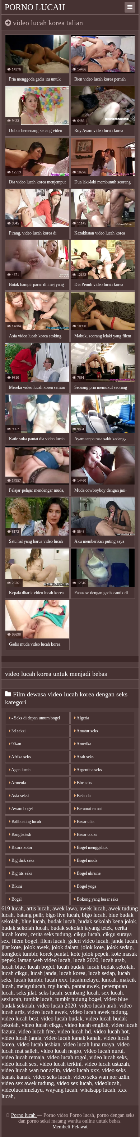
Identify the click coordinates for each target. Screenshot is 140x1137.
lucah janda (43, 973)
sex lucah (112, 993)
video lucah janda (21, 1038)
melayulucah (31, 986)
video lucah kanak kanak (72, 1038)
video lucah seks (108, 1057)
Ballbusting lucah (25, 821)
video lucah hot (111, 1031)
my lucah (58, 986)
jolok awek (36, 947)
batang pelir (30, 915)
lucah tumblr (28, 980)
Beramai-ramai (89, 808)
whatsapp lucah (97, 1090)
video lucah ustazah (106, 1064)
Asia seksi (19, 795)
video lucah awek (47, 1012)
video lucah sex (19, 1064)
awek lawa (64, 908)
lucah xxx (56, 980)
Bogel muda (86, 860)
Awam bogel (21, 808)
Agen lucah (20, 769)
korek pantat (54, 954)
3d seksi (17, 730)
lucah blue (13, 967)
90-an (15, 743)
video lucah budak (62, 1018)
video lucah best (19, 1018)
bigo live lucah (62, 915)
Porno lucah (35, 7)
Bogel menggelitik (92, 847)
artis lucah (38, 908)
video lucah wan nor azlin (30, 1070)
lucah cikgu (14, 973)
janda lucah (124, 941)
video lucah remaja (22, 1057)
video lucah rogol (67, 1057)
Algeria (82, 717)
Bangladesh (20, 834)
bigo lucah (94, 915)
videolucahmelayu (22, 1090)
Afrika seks (20, 756)
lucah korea (72, 973)
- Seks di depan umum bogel (35, 717)
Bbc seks (84, 782)
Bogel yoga (86, 886)
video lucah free (36, 1031)
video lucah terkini (60, 1064)
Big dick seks (22, 860)
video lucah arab (97, 1005)
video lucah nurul (103, 1051)
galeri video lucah (88, 941)
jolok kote (92, 947)
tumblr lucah (38, 999)
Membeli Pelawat (70, 1126)
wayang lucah (61, 1090)
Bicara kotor (21, 847)
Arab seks (85, 756)
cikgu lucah (87, 934)
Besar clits (85, 821)
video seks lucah (51, 1077)
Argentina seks (89, 769)
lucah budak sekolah (110, 967)
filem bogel (24, 941)
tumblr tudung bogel (78, 999)
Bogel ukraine (88, 873)
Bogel (16, 899)
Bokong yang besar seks (97, 899)
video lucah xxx (81, 1070)
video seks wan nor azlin (101, 1077)
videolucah (107, 1083)
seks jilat (26, 993)
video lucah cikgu (42, 1025)
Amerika (83, 743)
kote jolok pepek (89, 954)
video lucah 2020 (56, 1005)
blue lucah (33, 921)
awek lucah (93, 908)
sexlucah (11, 999)
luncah (109, 980)
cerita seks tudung (51, 934)
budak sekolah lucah (24, 928)
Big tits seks (21, 873)
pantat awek (85, 986)
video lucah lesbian (38, 1044)
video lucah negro (61, 1051)
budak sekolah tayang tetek (81, 928)
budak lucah (61, 921)
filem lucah (52, 941)
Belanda (83, 795)
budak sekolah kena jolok (107, 921)
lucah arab (113, 960)
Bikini (16, 886)
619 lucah (12, 908)
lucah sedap (101, 973)
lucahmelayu (84, 980)
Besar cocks (86, 834)
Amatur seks (87, 730)
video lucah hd (74, 1031)
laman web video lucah (44, 960)
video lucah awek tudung (98, 1012)
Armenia (18, 782)
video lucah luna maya (88, 1044)
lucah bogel (41, 967)
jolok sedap (119, 947)
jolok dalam (65, 947)
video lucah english (86, 1025)
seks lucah (50, 993)
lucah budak (70, 967)
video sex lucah (74, 1083)
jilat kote (11, 947)
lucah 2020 (85, 960)
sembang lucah (82, 993)
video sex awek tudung (27, 1083)
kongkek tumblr (19, 954)
